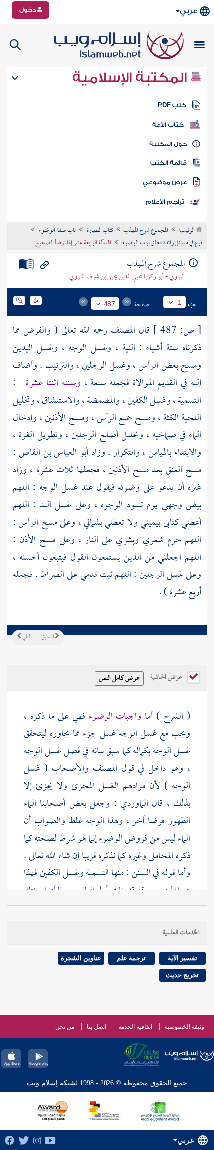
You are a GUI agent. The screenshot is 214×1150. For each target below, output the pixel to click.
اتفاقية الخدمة (135, 1026)
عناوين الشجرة (81, 958)
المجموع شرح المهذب (145, 230)
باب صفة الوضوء (57, 230)
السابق (48, 637)
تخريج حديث (182, 975)
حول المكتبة (168, 144)
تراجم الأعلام (165, 201)
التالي (26, 637)
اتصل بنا (96, 1026)
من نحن (64, 1026)
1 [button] (180, 302)
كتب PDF (172, 105)
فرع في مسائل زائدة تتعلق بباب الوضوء (161, 243)
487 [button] (109, 304)
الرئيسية (187, 230)
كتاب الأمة (168, 124)
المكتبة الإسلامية (131, 78)
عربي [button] (188, 11)
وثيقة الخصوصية (184, 1026)
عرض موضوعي (165, 182)
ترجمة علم (131, 958)
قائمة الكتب (168, 162)
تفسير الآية (182, 958)
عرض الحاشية (167, 676)
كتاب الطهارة (99, 230)
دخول (28, 9)
